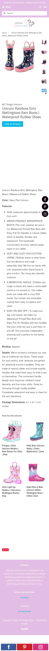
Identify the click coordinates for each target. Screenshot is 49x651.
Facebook (24, 597)
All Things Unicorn (27, 620)
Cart (45, 6)
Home (4, 32)
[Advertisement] (24, 159)
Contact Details (24, 611)
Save (6, 550)
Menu (8, 6)
